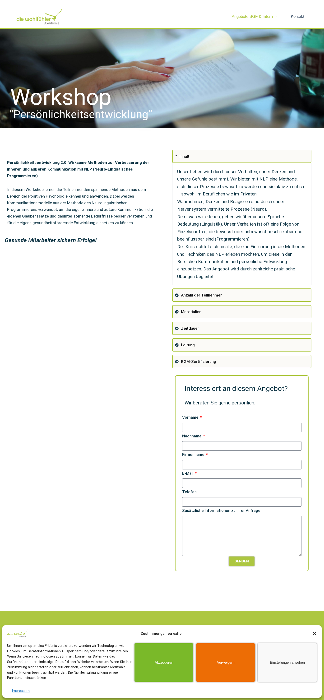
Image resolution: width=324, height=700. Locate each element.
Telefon (189, 491)
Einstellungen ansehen (287, 662)
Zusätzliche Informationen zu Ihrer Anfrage (221, 510)
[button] (314, 633)
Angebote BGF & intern (252, 16)
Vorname (190, 417)
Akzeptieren (164, 662)
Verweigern (225, 662)
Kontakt (297, 16)
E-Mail (188, 473)
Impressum (21, 691)
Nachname (192, 436)
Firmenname (193, 454)
